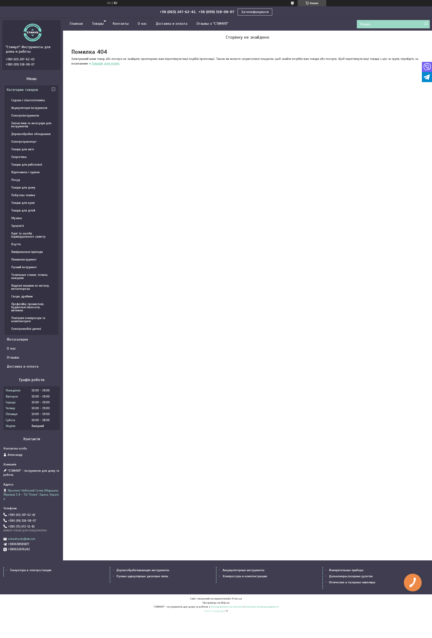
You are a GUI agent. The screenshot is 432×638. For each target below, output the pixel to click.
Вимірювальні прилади (27, 252)
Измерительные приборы (346, 570)
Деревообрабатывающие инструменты (142, 570)
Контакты (121, 23)
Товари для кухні (105, 63)
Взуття (16, 244)
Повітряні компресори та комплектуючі (28, 319)
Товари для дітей (23, 210)
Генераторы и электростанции (30, 570)
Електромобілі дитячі (26, 329)
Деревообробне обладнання (31, 134)
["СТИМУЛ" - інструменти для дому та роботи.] (33, 32)
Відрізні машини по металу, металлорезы (30, 287)
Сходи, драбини (22, 296)
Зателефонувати (255, 12)
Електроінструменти (25, 115)
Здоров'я (17, 226)
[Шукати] (426, 24)
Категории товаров (22, 90)
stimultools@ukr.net (21, 539)
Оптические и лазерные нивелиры (352, 582)
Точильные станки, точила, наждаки (29, 276)
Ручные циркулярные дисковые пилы (142, 576)
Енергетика (19, 157)
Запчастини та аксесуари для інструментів (31, 124)
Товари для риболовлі (26, 164)
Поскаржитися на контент (227, 606)
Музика (16, 218)
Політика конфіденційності (262, 606)
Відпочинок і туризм (25, 172)
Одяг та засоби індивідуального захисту (28, 234)
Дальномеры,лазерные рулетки (351, 576)
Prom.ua (237, 598)
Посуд (15, 180)
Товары (98, 23)
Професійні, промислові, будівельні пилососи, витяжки (27, 307)
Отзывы (13, 357)
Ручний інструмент (24, 267)
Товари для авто (22, 149)
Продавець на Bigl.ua (216, 602)
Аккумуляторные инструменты (243, 570)
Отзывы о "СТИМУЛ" (212, 23)
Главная (76, 23)
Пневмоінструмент (23, 259)
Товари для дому (23, 187)
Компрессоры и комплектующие (245, 576)
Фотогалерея (17, 339)
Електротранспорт (23, 142)
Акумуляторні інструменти (29, 108)
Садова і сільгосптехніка (28, 100)
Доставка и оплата (171, 23)
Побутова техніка (23, 195)
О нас (142, 23)
